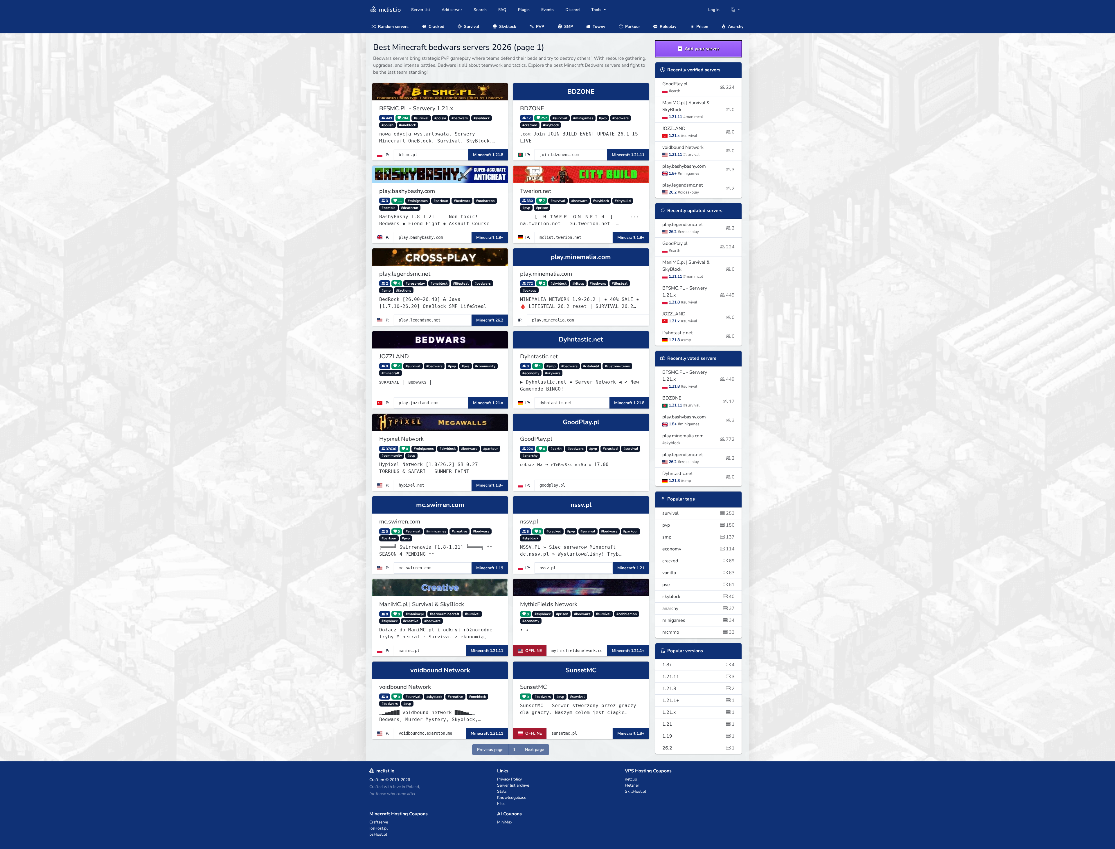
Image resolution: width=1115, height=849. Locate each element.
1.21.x (698, 712)
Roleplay (667, 26)
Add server (452, 9)
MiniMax (504, 822)
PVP (539, 26)
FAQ (502, 9)
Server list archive (513, 785)
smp (698, 537)
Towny (598, 26)
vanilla (698, 573)
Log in (714, 9)
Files (501, 803)
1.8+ (698, 665)
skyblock (698, 596)
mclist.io (389, 10)
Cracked (435, 26)
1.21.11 (698, 676)
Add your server (701, 49)
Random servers (393, 26)
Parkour (632, 26)
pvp (698, 525)
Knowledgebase (511, 797)
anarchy (698, 608)
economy (698, 549)
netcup (631, 779)
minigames (698, 620)
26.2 (698, 748)
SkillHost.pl (635, 791)
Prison (701, 26)
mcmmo (698, 632)
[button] (735, 9)
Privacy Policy (509, 779)
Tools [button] (597, 9)
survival (698, 513)
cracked (698, 561)
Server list (420, 9)
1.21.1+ (698, 700)
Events (547, 9)
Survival (471, 26)
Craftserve (378, 822)
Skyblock (507, 26)
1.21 (698, 724)
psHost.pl (378, 834)
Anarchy (735, 26)
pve (698, 584)
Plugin (524, 9)
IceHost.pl (378, 828)
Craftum (376, 780)
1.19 (698, 736)
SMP (568, 26)
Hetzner (632, 785)
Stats (502, 791)
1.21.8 (698, 688)
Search (480, 9)
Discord (572, 9)
